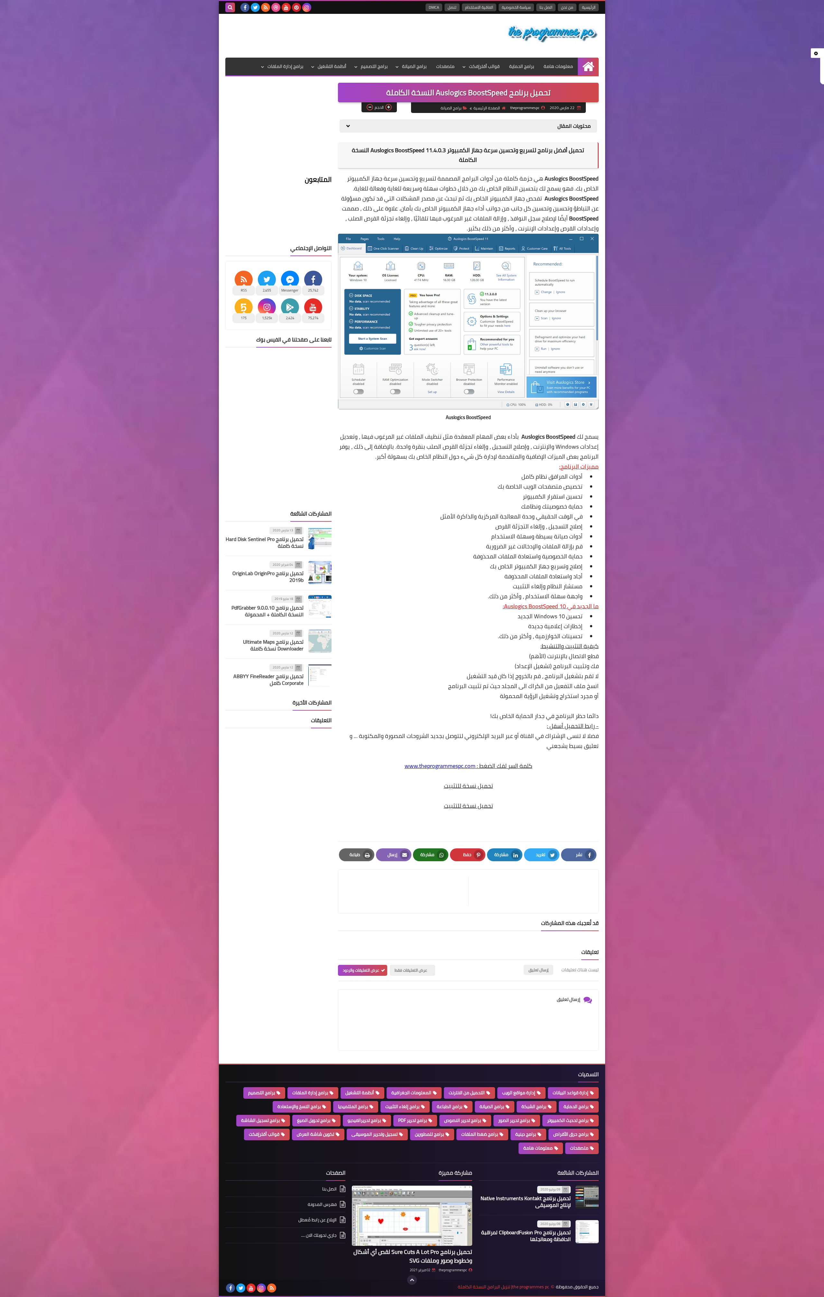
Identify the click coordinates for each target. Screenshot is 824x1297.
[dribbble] (275, 7)
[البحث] (230, 7)
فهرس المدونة (322, 1204)
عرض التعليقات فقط (411, 970)
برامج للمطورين (429, 1134)
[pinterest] (296, 7)
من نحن (567, 7)
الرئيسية (588, 7)
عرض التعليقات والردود (361, 970)
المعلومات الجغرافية (411, 1092)
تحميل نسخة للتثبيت (468, 785)
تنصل (452, 7)
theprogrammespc (453, 1270)
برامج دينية (525, 1134)
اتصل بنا (545, 7)
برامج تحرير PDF (412, 1120)
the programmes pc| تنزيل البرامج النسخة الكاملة (503, 1286)
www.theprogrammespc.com (440, 765)
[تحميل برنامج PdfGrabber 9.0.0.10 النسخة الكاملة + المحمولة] (320, 606)
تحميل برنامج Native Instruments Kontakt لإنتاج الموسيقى (526, 1201)
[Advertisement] (342, 34)
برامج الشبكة (533, 1106)
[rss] (265, 7)
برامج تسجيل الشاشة (260, 1120)
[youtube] (286, 7)
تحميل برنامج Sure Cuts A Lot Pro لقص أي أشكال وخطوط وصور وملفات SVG (412, 1256)
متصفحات (445, 66)
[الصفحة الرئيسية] (588, 66)
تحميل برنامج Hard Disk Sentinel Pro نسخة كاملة (265, 542)
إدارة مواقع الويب (518, 1092)
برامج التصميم (374, 66)
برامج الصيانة (414, 66)
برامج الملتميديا (353, 1106)
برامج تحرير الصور (514, 1120)
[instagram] (306, 7)
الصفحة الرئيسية (486, 108)
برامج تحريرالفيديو (364, 1120)
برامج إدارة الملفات (285, 66)
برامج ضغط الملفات (479, 1134)
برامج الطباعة (449, 1106)
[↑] (412, 1280)
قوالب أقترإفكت (484, 66)
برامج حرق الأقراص (570, 1134)
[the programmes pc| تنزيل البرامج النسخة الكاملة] (552, 34)
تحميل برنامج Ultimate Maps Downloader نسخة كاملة (273, 645)
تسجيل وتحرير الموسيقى (374, 1134)
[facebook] (244, 7)
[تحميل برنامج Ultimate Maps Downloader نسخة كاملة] (320, 641)
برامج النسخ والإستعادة (299, 1106)
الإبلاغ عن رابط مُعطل (317, 1220)
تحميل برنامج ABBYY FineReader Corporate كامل (268, 679)
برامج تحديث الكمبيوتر (567, 1120)
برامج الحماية (521, 66)
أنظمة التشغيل (332, 66)
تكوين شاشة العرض (315, 1134)
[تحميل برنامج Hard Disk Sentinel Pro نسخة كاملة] (320, 538)
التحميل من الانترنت (467, 1092)
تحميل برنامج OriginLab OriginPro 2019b (268, 576)
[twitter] (255, 7)
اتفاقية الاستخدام (479, 7)
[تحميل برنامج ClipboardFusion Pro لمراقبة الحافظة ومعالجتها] (587, 1231)
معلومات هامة (558, 66)
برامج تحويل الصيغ (313, 1120)
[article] (406, 891)
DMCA (434, 7)
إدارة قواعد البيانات (570, 1092)
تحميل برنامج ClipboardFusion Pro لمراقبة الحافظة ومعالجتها (526, 1235)
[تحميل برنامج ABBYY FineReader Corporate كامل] (320, 675)
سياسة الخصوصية (516, 7)
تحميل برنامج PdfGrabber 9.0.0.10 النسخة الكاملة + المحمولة (267, 611)
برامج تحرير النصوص (462, 1120)
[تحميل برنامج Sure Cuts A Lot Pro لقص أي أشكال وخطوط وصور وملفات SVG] (412, 1216)
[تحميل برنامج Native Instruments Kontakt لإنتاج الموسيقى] (587, 1197)
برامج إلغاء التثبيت (402, 1106)
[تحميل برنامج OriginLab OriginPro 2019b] (320, 572)
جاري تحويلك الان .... (319, 1235)
